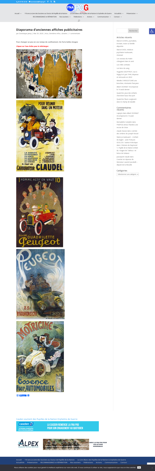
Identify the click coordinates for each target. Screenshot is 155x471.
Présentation (131, 13)
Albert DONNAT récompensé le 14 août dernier (128, 116)
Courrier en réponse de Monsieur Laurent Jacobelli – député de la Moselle (127, 162)
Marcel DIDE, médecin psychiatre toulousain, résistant (125, 52)
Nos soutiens (63, 17)
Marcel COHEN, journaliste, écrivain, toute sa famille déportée (127, 43)
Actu (46, 33)
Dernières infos (54, 33)
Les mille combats (123, 65)
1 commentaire (74, 33)
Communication (103, 17)
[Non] (152, 468)
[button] (152, 31)
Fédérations (78, 17)
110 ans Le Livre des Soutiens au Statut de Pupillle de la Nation (46, 13)
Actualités (117, 13)
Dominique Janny (25, 33)
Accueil (17, 13)
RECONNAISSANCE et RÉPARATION (45, 17)
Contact (117, 17)
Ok (139, 467)
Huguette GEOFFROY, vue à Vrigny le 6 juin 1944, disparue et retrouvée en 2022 (127, 74)
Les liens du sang (123, 68)
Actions (89, 17)
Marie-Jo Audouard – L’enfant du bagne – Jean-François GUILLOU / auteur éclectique (127, 140)
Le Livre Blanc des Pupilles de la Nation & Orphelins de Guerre (90, 13)
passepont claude (123, 157)
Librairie (64, 33)
